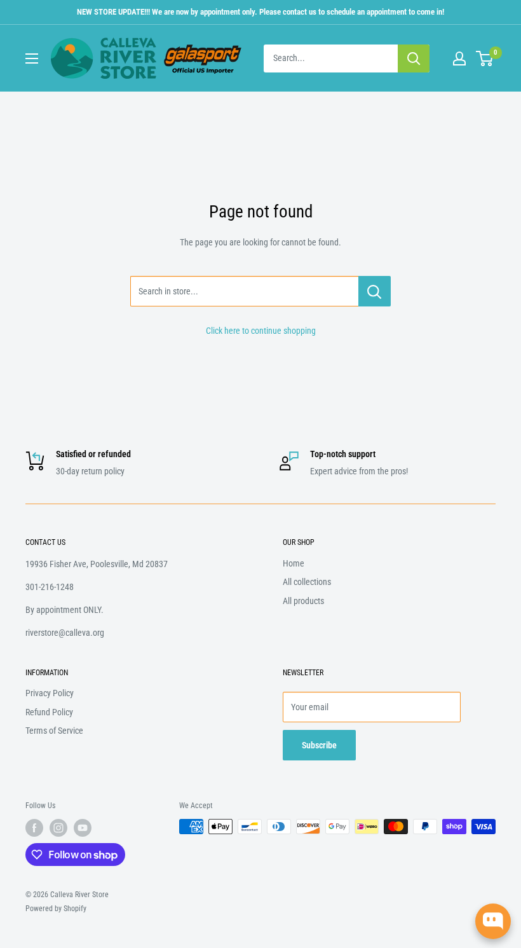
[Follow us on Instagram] (58, 828)
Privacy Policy (49, 693)
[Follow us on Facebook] (34, 828)
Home (293, 563)
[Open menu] (31, 58)
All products (303, 601)
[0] (485, 58)
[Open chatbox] (493, 921)
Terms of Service (54, 730)
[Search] (414, 58)
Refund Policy (49, 712)
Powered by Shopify (55, 908)
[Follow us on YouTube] (82, 828)
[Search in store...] (374, 291)
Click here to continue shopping (261, 331)
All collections (307, 582)
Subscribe (319, 745)
